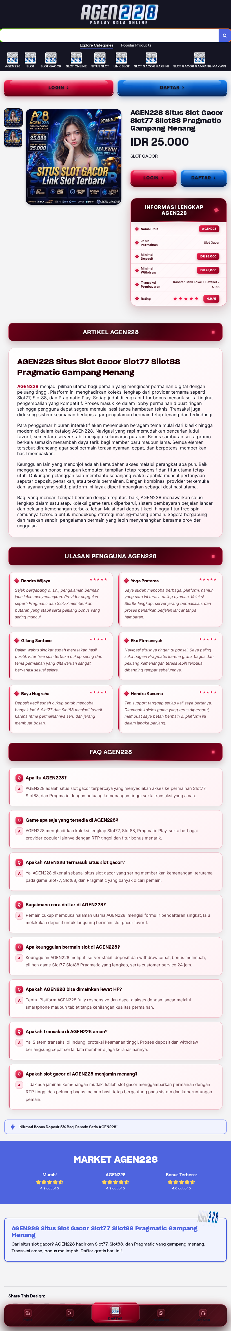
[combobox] (109, 35)
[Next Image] (116, 157)
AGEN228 (28, 386)
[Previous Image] (30, 157)
